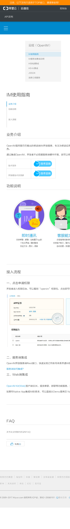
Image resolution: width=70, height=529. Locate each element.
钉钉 (29, 483)
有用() (15, 444)
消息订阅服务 (34, 78)
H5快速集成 (33, 63)
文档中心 (4, 42)
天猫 (28, 477)
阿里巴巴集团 (6, 477)
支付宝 (38, 483)
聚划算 (37, 477)
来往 (22, 483)
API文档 (9, 16)
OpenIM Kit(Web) (16, 386)
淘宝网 (19, 477)
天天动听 (12, 483)
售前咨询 (62, 497)
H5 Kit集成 (33, 68)
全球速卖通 (48, 477)
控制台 (63, 8)
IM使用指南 (33, 54)
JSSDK (31, 73)
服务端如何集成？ (16, 369)
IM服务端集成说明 (36, 59)
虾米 (2, 483)
